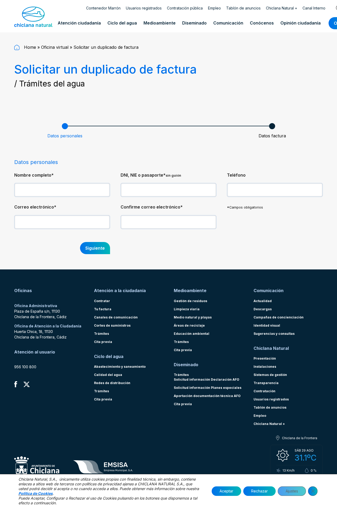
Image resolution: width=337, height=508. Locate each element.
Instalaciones (265, 367)
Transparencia (266, 383)
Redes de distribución (112, 383)
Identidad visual (267, 325)
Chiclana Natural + (281, 8)
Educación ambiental (191, 334)
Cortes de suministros (112, 325)
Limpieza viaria (187, 309)
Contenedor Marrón (103, 8)
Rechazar (259, 491)
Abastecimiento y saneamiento (120, 367)
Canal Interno (314, 8)
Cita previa (103, 342)
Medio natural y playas (193, 317)
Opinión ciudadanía (300, 23)
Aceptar (226, 491)
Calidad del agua (108, 375)
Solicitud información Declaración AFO (206, 379)
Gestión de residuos (190, 301)
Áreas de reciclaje (189, 325)
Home (29, 47)
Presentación (265, 358)
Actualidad (263, 301)
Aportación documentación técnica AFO (207, 396)
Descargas (263, 309)
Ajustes (292, 491)
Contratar (102, 301)
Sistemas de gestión (270, 375)
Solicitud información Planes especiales (207, 388)
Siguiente (95, 248)
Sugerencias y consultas (274, 334)
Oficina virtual (54, 47)
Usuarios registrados (144, 8)
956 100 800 (25, 367)
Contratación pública (185, 8)
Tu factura (102, 309)
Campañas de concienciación (279, 317)
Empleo (214, 8)
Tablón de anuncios (243, 8)
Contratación (264, 391)
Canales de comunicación (116, 317)
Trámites (101, 334)
